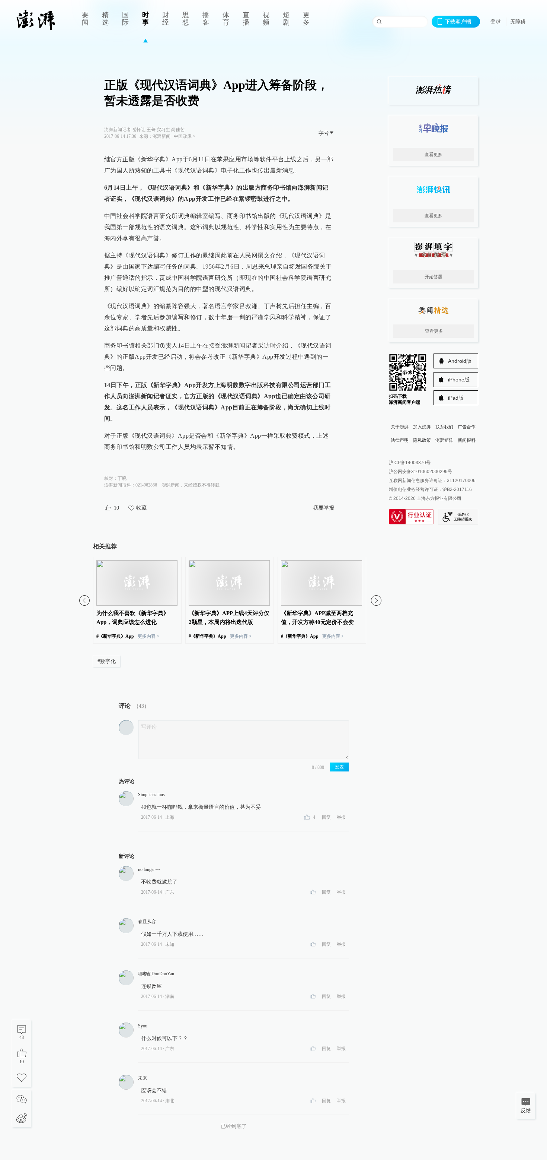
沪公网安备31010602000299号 (420, 471)
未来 (142, 1078)
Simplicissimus (151, 794)
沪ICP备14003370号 (410, 462)
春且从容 (147, 921)
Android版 (459, 361)
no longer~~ (149, 869)
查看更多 (433, 154)
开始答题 (433, 276)
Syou (142, 1026)
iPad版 (456, 398)
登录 (495, 21)
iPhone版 (459, 380)
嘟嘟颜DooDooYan (156, 973)
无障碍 (518, 22)
